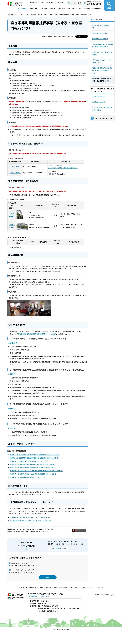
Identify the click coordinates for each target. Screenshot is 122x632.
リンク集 (100, 588)
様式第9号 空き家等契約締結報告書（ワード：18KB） (28, 477)
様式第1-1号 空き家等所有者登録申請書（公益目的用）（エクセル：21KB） (34, 455)
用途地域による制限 (98, 102)
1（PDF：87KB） (15, 166)
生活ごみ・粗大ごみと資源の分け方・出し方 (102, 108)
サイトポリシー (75, 588)
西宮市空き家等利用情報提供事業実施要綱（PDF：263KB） (37, 334)
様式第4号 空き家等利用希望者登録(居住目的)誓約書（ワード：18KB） (33, 467)
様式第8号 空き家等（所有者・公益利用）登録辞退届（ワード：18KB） (33, 474)
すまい (40, 14)
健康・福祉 (61, 9)
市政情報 (87, 9)
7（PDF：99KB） (15, 173)
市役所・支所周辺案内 (102, 595)
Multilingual (49, 2)
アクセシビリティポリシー (61, 588)
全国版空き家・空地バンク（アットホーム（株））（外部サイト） (31, 521)
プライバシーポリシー (89, 588)
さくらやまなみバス (98, 97)
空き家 (46, 14)
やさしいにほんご (61, 2)
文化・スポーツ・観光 (74, 9)
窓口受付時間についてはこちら (39, 596)
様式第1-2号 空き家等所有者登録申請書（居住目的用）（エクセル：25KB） (34, 458)
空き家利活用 (53, 14)
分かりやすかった (16, 566)
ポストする (82, 36)
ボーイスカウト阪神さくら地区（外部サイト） (63, 168)
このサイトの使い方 (45, 588)
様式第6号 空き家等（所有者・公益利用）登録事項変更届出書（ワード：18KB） (36, 471)
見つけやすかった (16, 572)
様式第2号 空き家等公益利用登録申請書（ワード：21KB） (29, 461)
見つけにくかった (29, 572)
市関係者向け (33, 588)
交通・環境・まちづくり (48, 9)
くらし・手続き (22, 9)
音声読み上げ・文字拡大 (36, 2)
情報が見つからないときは (104, 118)
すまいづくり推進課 (26, 545)
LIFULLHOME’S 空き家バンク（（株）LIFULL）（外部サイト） (30, 517)
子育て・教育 (33, 9)
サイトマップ (23, 588)
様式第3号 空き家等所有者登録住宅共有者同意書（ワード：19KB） (32, 464)
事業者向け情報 (97, 9)
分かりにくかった (29, 566)
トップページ (21, 14)
